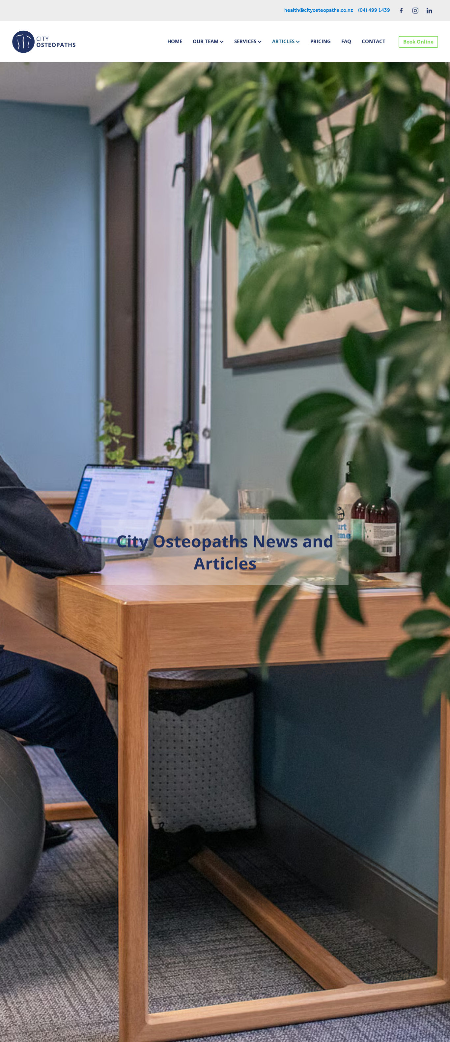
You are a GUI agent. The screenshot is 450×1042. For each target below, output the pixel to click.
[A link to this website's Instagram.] (415, 10)
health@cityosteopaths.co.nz (318, 10)
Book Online (418, 41)
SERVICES (246, 41)
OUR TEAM (206, 41)
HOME (174, 41)
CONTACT (373, 41)
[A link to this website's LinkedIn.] (429, 10)
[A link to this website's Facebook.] (401, 10)
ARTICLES (284, 41)
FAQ (346, 41)
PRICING (320, 41)
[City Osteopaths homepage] (54, 41)
